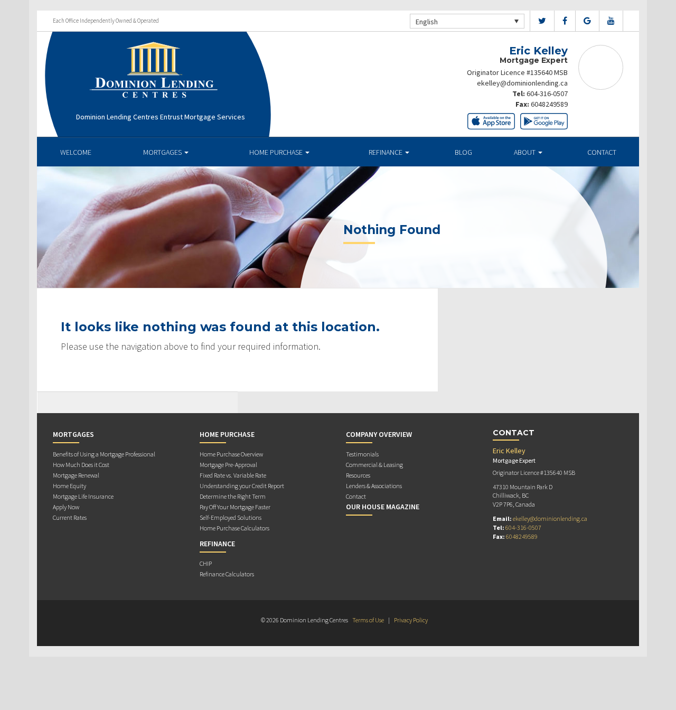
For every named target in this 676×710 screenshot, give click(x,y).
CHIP (206, 563)
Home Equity (69, 486)
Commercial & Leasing (374, 465)
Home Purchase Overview (231, 454)
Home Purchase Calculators (234, 528)
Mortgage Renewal (76, 475)
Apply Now (66, 507)
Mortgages (163, 152)
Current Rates (70, 517)
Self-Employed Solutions (230, 517)
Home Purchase (276, 152)
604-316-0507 (547, 93)
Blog (463, 152)
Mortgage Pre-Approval (228, 465)
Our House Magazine (382, 506)
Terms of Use (368, 620)
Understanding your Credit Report (242, 486)
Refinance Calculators (227, 574)
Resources (358, 475)
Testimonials (362, 454)
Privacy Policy (411, 620)
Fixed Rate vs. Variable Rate (233, 475)
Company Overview (379, 434)
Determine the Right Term (233, 496)
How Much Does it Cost (81, 465)
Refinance (386, 152)
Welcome (75, 152)
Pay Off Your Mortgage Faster (235, 507)
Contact (601, 152)
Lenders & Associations (374, 486)
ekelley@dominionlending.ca (522, 83)
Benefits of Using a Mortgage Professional (104, 454)
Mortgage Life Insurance (83, 496)
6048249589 (549, 104)
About (525, 152)
